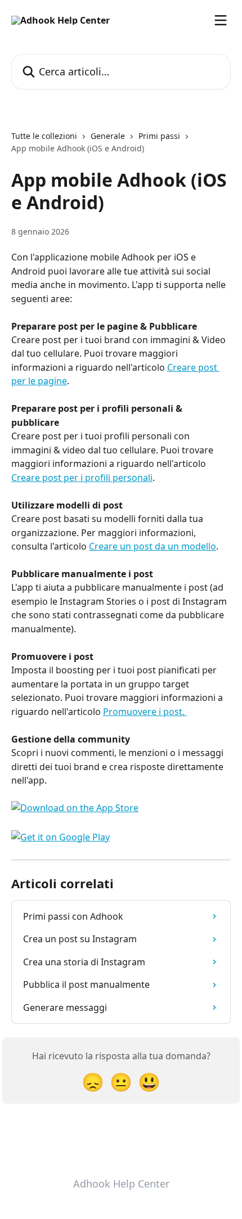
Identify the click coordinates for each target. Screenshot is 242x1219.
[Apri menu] (220, 20)
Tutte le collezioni (44, 136)
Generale (108, 136)
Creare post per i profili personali (82, 477)
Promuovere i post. (145, 711)
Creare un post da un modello (152, 546)
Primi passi (159, 136)
